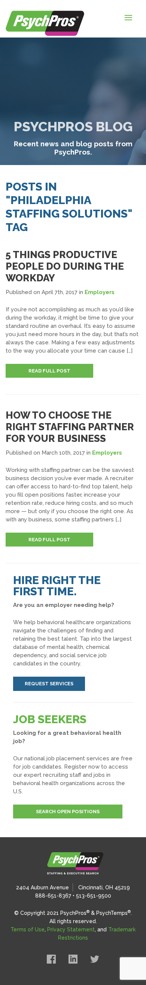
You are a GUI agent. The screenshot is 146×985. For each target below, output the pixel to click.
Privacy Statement (71, 929)
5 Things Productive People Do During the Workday (65, 266)
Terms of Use (27, 929)
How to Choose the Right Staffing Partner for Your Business (70, 427)
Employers (100, 292)
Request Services (49, 683)
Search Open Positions (68, 811)
